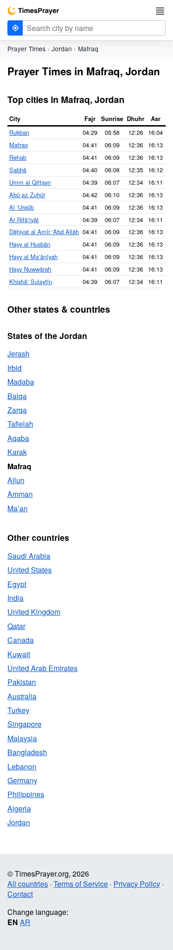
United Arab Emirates (42, 668)
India (15, 598)
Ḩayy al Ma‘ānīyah (33, 256)
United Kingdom (33, 611)
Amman (20, 494)
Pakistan (21, 682)
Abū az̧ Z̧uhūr (27, 194)
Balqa (17, 396)
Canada (20, 640)
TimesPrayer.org (33, 11)
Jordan (62, 48)
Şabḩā (17, 169)
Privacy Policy (136, 883)
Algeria (19, 808)
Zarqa (17, 410)
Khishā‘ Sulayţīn (30, 281)
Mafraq (18, 144)
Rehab (17, 157)
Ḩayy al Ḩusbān (29, 244)
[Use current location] (15, 28)
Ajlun (15, 480)
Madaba (20, 381)
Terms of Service (81, 883)
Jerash (18, 353)
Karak (17, 452)
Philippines (25, 794)
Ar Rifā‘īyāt (24, 219)
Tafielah (20, 423)
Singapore (24, 724)
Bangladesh (27, 752)
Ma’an (17, 508)
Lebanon (21, 766)
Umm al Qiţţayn (30, 182)
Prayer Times (26, 48)
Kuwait (18, 654)
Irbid (14, 368)
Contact (20, 894)
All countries (27, 883)
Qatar (16, 626)
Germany (22, 780)
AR (25, 922)
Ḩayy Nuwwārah (30, 269)
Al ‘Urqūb (21, 207)
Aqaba (18, 438)
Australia (21, 696)
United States (29, 569)
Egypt (16, 584)
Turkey (18, 710)
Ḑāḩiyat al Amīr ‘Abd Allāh (44, 231)
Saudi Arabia (28, 556)
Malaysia (22, 738)
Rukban (19, 132)
